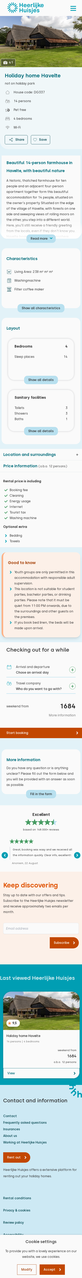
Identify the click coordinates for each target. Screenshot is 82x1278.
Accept (49, 1269)
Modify (26, 1269)
